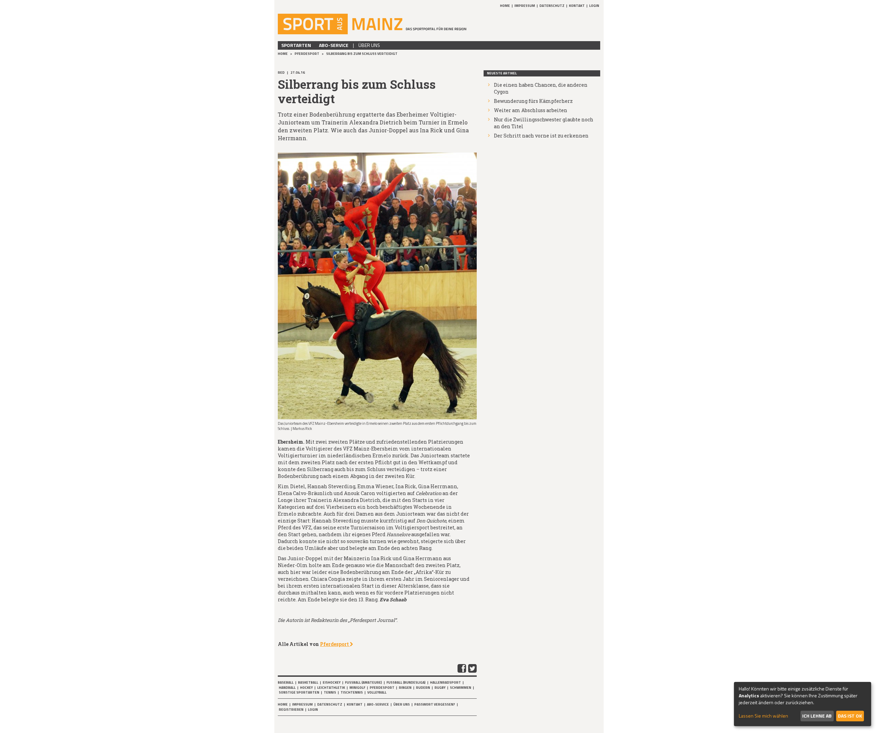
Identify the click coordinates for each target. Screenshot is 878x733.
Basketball (308, 682)
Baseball (286, 682)
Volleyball (377, 692)
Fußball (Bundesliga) (406, 682)
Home (505, 5)
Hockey (306, 687)
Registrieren (291, 709)
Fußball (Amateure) (363, 682)
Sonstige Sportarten (299, 692)
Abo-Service (333, 45)
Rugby (440, 687)
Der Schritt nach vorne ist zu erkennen (541, 135)
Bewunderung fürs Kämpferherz (533, 101)
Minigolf (357, 687)
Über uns (369, 45)
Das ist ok (850, 715)
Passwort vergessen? (434, 704)
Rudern (423, 687)
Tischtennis (352, 692)
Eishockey (332, 682)
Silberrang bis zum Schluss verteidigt (362, 53)
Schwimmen (460, 687)
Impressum (524, 5)
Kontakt (577, 5)
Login (594, 5)
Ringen (405, 687)
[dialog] (802, 704)
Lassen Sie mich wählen (763, 715)
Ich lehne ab (817, 715)
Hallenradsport (445, 682)
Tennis (330, 692)
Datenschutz (552, 5)
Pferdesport (307, 53)
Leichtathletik (331, 687)
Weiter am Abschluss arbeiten (530, 110)
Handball (287, 687)
